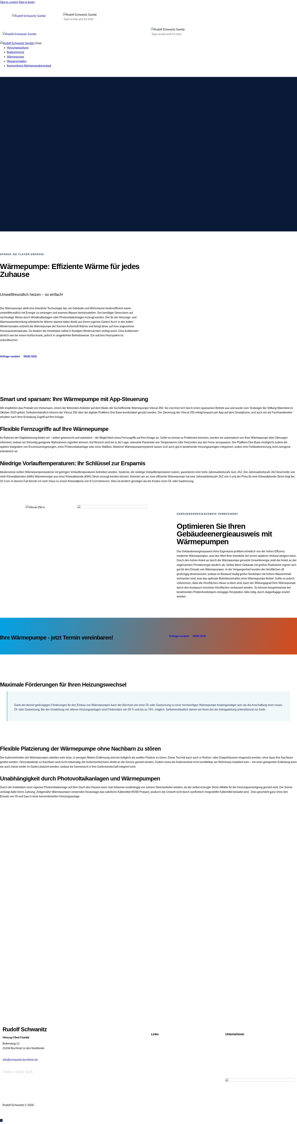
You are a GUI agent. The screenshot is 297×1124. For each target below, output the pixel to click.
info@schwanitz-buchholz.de (20, 1059)
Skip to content (9, 2)
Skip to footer (27, 2)
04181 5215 (23, 1072)
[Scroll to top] (1, 1120)
